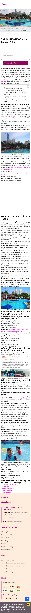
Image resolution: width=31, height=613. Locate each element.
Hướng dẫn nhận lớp (7, 572)
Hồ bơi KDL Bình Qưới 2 (9, 485)
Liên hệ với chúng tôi (7, 538)
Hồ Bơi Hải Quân (7, 490)
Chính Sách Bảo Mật (7, 550)
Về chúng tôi (5, 532)
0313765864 (11, 518)
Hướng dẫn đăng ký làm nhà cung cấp (12, 566)
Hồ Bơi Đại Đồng (6, 492)
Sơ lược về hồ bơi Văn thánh (14, 88)
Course (10, 28)
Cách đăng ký (5, 541)
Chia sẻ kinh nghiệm (7, 535)
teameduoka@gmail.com (14, 521)
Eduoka (3, 28)
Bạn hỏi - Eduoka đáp (7, 560)
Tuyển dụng (4, 544)
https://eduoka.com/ (13, 479)
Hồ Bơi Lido (5, 486)
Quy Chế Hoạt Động (7, 547)
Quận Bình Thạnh (9, 30)
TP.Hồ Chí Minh (20, 28)
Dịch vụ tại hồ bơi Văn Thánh (14, 90)
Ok (28, 604)
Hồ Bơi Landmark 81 (8, 488)
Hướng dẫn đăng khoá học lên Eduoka (12, 569)
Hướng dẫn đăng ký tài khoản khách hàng (13, 563)
